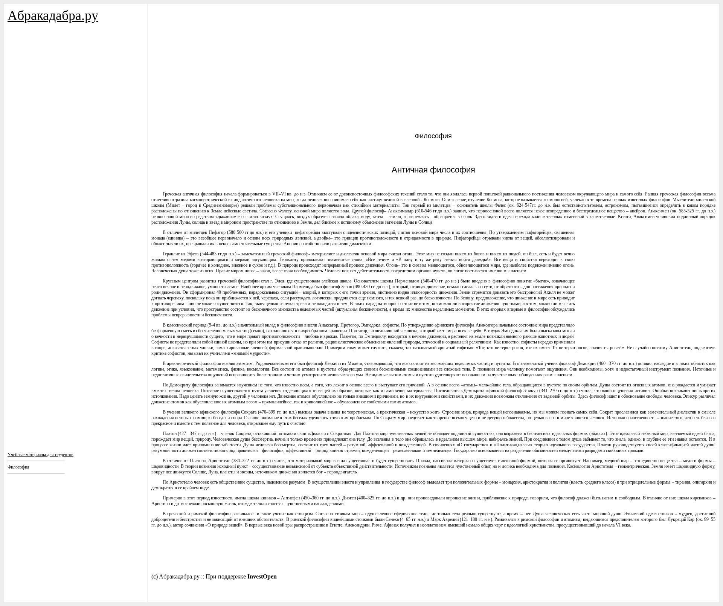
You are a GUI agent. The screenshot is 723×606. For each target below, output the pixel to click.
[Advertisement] (53, 105)
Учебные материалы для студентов (40, 454)
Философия (18, 467)
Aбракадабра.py (53, 15)
